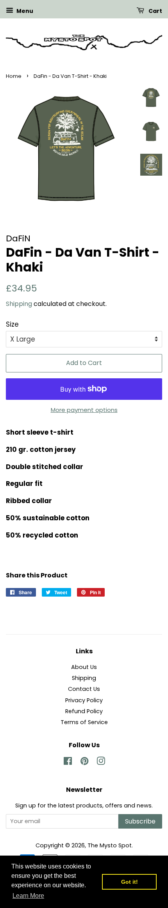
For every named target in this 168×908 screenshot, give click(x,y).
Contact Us (84, 689)
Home (13, 76)
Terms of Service (84, 722)
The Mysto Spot (110, 845)
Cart (154, 11)
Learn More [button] (28, 895)
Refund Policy (84, 711)
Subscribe (140, 821)
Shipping (19, 303)
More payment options (84, 410)
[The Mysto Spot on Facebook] (67, 762)
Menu (24, 11)
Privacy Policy (84, 700)
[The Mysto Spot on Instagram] (101, 762)
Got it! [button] (129, 882)
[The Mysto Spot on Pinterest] (84, 762)
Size (12, 324)
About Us (84, 667)
